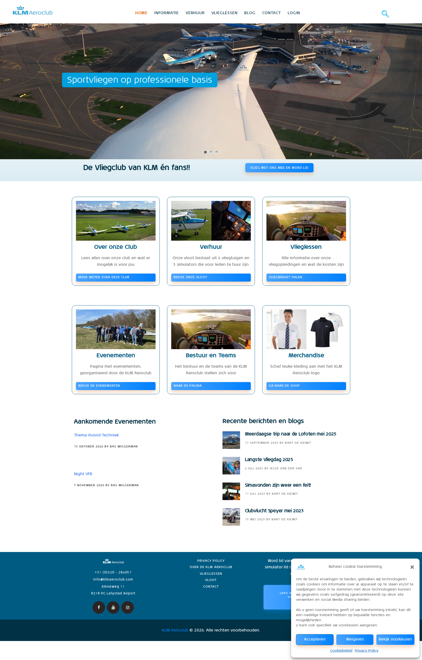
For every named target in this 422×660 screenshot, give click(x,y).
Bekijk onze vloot (190, 277)
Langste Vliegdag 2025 (269, 460)
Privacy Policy (366, 650)
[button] (412, 567)
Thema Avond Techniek (96, 435)
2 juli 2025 (254, 468)
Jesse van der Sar (286, 468)
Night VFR (83, 474)
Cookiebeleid (341, 650)
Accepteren (315, 639)
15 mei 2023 (255, 519)
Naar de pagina (188, 385)
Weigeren (355, 639)
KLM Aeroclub (175, 630)
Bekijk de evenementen (99, 385)
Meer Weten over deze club (103, 277)
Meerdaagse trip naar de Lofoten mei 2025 (290, 434)
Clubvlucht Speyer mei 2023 (274, 511)
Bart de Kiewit (298, 443)
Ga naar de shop (284, 385)
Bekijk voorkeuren (395, 639)
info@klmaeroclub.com (113, 579)
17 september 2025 (261, 443)
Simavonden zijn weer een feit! (278, 485)
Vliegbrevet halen (285, 277)
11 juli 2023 (255, 494)
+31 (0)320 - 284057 (113, 572)
